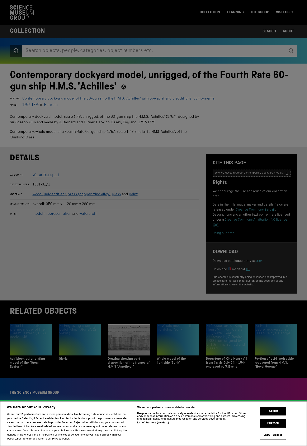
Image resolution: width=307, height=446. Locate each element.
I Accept (273, 411)
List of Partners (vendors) (153, 423)
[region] (153, 423)
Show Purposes (273, 435)
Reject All (273, 423)
